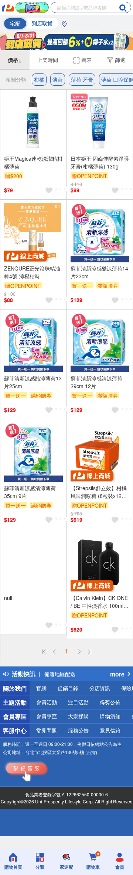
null (8, 598)
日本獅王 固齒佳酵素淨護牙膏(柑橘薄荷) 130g (100, 162)
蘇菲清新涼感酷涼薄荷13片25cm (33, 382)
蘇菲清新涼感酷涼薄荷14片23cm (99, 272)
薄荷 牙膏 (82, 79)
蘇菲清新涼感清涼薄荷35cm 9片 (30, 491)
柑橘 (39, 79)
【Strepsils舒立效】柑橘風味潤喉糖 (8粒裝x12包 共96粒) (99, 492)
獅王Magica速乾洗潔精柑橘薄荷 (33, 162)
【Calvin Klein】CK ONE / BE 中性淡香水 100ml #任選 (99, 602)
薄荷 (57, 79)
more (117, 674)
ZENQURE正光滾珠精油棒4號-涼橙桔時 (32, 272)
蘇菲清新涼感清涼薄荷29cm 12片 (96, 382)
